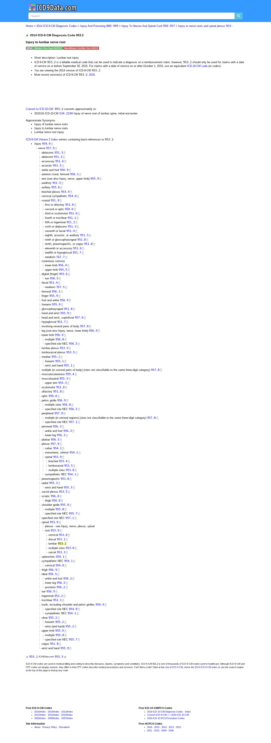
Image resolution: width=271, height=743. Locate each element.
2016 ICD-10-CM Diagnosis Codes (165, 711)
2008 (50, 718)
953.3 (61, 552)
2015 (92, 74)
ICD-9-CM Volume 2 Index (42, 139)
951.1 (72, 217)
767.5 (60, 287)
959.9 (46, 143)
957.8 (84, 326)
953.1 (61, 539)
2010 (63, 715)
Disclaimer (64, 727)
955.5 (63, 269)
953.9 (57, 457)
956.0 (55, 496)
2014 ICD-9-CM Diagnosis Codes (56, 26)
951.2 (70, 222)
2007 (63, 718)
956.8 (59, 339)
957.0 (79, 317)
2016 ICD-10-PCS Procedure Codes (166, 718)
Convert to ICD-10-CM (39, 109)
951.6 (59, 161)
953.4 (65, 191)
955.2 (52, 617)
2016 (149, 727)
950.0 (69, 209)
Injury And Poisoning (99, 26)
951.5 (57, 165)
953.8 (70, 470)
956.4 (62, 265)
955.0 (55, 187)
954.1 (57, 448)
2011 (50, 715)
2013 (63, 711)
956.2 (67, 578)
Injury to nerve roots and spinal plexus (205, 26)
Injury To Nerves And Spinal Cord (148, 26)
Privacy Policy (49, 727)
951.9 (55, 200)
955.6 (63, 274)
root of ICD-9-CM (174, 667)
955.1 (55, 356)
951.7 (77, 252)
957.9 (50, 148)
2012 (36, 715)
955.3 (63, 378)
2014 (50, 711)
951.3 (58, 152)
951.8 (69, 204)
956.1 (74, 174)
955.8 (59, 509)
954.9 (99, 604)
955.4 (70, 374)
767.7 (60, 257)
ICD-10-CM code (197, 66)
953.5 (64, 348)
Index (43, 711)
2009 (36, 718)
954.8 (73, 609)
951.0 (73, 213)
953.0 (63, 534)
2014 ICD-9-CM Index (206, 667)
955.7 (73, 513)
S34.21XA (66, 113)
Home (29, 26)
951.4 (70, 231)
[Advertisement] (101, 91)
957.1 (73, 422)
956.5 (54, 278)
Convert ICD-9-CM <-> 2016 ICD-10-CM (168, 715)
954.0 (72, 196)
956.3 (57, 426)
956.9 (64, 170)
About (37, 727)
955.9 (94, 178)
